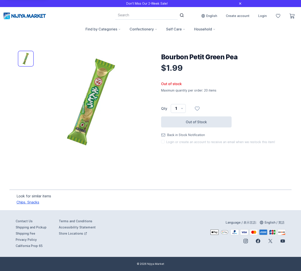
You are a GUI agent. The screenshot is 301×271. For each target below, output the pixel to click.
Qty (164, 108)
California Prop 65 (29, 246)
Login (262, 16)
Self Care (174, 29)
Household (203, 29)
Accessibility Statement (77, 227)
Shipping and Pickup (31, 227)
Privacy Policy (26, 239)
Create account (237, 16)
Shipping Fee (25, 233)
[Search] (182, 15)
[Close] (240, 3)
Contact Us (24, 221)
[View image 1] (26, 59)
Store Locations (78, 234)
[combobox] (146, 15)
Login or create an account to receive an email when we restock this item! (220, 142)
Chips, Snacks (28, 202)
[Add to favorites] (197, 108)
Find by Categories (101, 29)
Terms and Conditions (75, 221)
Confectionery (142, 29)
